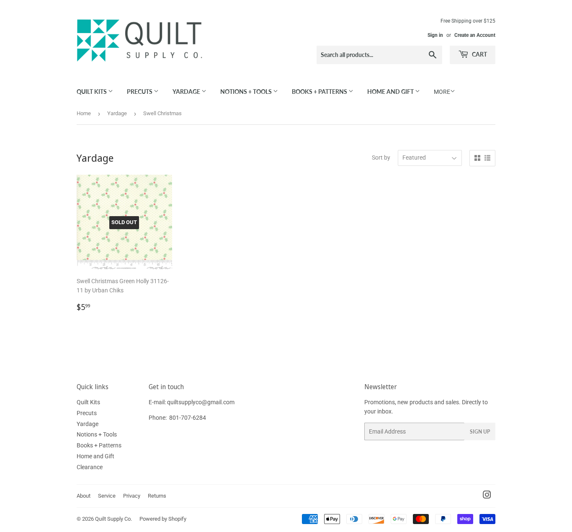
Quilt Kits (92, 91)
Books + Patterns (320, 91)
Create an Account (474, 35)
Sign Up (480, 432)
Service (107, 496)
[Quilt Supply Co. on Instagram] (487, 496)
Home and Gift (391, 91)
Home (84, 113)
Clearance (90, 467)
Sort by (381, 157)
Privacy (131, 496)
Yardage (187, 91)
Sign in (435, 35)
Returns (157, 496)
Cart (479, 54)
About (83, 496)
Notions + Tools (246, 91)
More (442, 91)
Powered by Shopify (162, 519)
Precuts (140, 91)
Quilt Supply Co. (113, 519)
